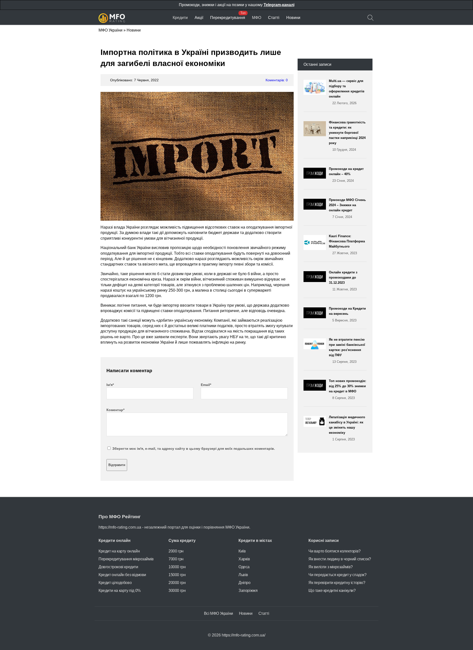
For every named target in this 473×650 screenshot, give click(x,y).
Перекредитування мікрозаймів (126, 559)
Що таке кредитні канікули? (332, 590)
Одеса (244, 567)
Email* (206, 385)
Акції (199, 18)
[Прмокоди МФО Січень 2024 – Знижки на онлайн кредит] (316, 208)
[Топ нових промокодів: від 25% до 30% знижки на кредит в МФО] (316, 389)
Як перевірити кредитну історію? (336, 583)
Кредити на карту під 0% (120, 590)
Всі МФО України (218, 613)
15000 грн (177, 575)
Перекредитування (227, 18)
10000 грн (177, 567)
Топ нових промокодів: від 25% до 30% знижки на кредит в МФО (347, 389)
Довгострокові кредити (118, 567)
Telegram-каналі (279, 5)
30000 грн (177, 590)
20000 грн (177, 583)
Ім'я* (110, 385)
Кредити (180, 18)
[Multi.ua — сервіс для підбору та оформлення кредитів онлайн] (316, 92)
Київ (242, 551)
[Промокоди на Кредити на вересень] (316, 314)
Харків (244, 559)
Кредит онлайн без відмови (122, 575)
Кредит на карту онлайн (119, 551)
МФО (256, 18)
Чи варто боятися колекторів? (334, 551)
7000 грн (176, 559)
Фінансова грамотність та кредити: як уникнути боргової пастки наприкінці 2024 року (347, 135)
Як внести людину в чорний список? (339, 559)
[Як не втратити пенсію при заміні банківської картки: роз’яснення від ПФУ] (316, 350)
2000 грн (176, 551)
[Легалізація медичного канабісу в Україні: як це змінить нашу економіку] (316, 428)
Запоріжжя (247, 590)
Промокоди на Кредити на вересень (347, 314)
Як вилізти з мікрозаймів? (330, 567)
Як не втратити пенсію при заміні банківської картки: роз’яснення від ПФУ (347, 351)
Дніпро (244, 583)
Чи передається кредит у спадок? (337, 575)
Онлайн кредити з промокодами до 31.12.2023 (343, 280)
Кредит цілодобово (115, 583)
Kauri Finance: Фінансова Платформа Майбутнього (347, 244)
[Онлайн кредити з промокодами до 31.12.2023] (316, 281)
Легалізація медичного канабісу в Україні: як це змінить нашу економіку (347, 428)
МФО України (110, 30)
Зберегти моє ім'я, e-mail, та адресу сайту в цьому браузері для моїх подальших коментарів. (193, 448)
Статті (273, 18)
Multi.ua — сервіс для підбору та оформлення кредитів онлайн (346, 92)
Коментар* (115, 410)
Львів (243, 575)
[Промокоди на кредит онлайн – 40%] (316, 174)
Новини (293, 18)
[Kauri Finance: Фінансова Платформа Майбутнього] (316, 244)
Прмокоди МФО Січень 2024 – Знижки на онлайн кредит (347, 208)
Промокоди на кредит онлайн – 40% (346, 175)
